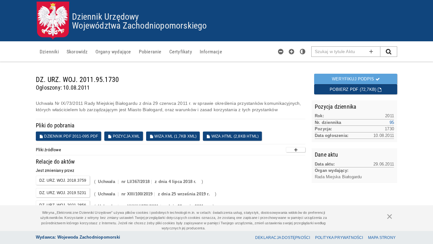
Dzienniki (49, 51)
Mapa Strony (382, 237)
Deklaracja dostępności (282, 237)
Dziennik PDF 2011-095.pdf (70, 136)
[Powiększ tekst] (291, 51)
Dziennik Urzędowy (105, 16)
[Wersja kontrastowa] (302, 51)
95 (392, 122)
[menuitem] (49, 51)
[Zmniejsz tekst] (280, 51)
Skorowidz (77, 51)
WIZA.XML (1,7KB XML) (175, 136)
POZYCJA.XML (126, 136)
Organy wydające (113, 51)
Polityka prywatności (339, 237)
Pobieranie (150, 51)
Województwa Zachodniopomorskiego (139, 25)
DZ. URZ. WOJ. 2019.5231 (63, 193)
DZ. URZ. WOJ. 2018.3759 (63, 180)
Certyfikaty (180, 51)
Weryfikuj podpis (353, 79)
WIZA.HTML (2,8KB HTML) (234, 136)
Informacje (211, 51)
